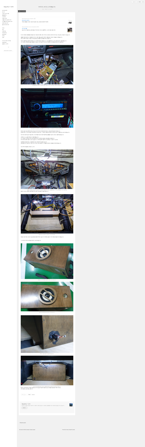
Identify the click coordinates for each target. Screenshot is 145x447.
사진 (4, 16)
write (3, 37)
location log (4, 32)
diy (3, 11)
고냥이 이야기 (5, 13)
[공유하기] (24, 394)
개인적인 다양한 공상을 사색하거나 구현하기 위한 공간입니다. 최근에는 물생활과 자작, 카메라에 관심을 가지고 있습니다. (43, 405)
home (3, 27)
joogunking (4, 42)
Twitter (25, 429)
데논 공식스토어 (25, 20)
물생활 (4, 15)
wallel (74, 429)
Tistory (67, 429)
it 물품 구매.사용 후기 (6, 19)
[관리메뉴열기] (143, 2)
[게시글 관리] (25, 394)
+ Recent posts (22, 422)
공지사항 (4, 10)
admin (3, 35)
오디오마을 (24, 28)
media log (4, 31)
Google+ (34, 429)
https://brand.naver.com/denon (28, 18)
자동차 (4, 18)
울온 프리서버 (5, 24)
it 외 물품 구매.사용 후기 (7, 21)
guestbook (4, 34)
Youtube (31, 429)
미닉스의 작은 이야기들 (6, 40)
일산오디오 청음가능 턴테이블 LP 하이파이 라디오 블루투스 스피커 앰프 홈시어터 (38, 30)
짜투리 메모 (5, 23)
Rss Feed (20, 429)
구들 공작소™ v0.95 (8, 6)
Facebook (27, 429)
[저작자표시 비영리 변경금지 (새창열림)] (33, 394)
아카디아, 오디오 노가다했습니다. (47, 6)
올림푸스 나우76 (5, 43)
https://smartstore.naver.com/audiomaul (29, 26)
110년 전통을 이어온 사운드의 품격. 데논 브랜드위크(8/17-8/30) (35, 21)
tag (3, 29)
